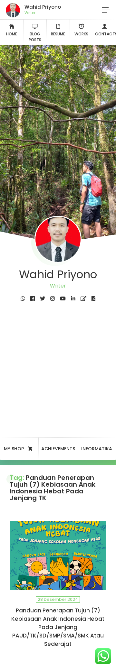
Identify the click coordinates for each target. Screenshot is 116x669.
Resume (58, 34)
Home (11, 34)
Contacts (105, 34)
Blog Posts (35, 36)
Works (81, 34)
